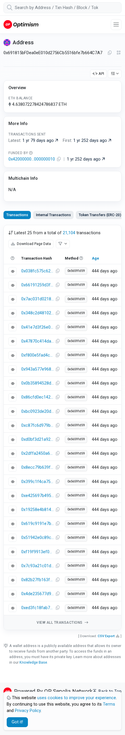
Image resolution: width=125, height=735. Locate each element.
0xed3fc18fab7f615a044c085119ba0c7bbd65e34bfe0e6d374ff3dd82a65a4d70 (37, 607)
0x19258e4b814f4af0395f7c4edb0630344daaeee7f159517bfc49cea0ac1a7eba (37, 509)
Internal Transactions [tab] (53, 215)
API (101, 73)
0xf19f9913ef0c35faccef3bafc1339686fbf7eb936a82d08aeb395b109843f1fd (37, 551)
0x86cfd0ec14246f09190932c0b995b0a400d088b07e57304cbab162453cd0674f (37, 397)
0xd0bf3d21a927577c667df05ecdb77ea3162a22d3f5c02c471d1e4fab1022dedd (37, 439)
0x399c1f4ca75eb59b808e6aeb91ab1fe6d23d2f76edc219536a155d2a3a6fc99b (37, 481)
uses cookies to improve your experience (76, 697)
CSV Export (106, 636)
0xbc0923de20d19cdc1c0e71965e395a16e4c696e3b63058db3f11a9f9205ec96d (37, 411)
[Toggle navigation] (116, 24)
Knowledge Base (33, 662)
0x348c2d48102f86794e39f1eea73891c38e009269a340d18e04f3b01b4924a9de (37, 313)
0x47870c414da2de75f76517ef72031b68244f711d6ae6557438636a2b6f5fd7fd (37, 341)
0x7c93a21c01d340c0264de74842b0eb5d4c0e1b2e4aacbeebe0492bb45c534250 (37, 565)
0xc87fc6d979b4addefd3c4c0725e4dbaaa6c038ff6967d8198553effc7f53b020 (37, 425)
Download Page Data (33, 244)
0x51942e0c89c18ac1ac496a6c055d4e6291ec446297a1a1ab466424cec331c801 (37, 537)
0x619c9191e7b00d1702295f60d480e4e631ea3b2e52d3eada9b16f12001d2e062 (37, 523)
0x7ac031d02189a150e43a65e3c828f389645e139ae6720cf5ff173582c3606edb (37, 299)
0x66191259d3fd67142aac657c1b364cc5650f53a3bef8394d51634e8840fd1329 (37, 285)
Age (95, 258)
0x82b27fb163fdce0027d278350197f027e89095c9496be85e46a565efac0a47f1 (37, 579)
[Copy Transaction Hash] (57, 271)
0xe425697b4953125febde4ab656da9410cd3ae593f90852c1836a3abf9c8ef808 (37, 495)
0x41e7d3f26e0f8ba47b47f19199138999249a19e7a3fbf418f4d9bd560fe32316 (37, 327)
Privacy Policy (28, 710)
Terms (109, 704)
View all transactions (60, 623)
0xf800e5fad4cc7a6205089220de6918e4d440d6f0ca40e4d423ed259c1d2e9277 (37, 355)
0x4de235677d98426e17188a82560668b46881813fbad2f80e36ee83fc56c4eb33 (37, 593)
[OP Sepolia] (20, 24)
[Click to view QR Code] (119, 52)
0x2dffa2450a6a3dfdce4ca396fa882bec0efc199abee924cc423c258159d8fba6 (37, 453)
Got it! (17, 722)
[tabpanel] (62, 427)
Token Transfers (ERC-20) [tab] (100, 215)
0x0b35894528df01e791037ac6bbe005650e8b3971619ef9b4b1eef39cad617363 (37, 383)
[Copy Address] (109, 53)
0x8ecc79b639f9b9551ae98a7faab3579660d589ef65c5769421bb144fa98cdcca (37, 467)
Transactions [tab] (17, 215)
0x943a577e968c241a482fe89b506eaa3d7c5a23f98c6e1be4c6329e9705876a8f (37, 369)
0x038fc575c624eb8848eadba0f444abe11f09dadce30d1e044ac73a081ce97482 (37, 271)
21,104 (69, 232)
